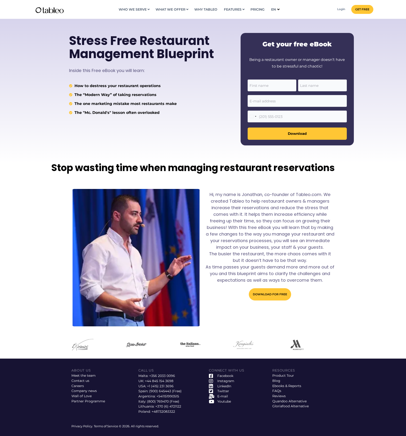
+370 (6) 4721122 (168, 406)
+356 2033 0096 (162, 376)
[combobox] (253, 116)
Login (341, 9)
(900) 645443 (160, 391)
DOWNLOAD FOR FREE (270, 294)
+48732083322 (163, 411)
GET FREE (362, 9)
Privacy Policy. (82, 426)
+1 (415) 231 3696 (160, 386)
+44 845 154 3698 (159, 381)
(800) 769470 (158, 401)
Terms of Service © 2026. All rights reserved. (126, 426)
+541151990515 (167, 396)
